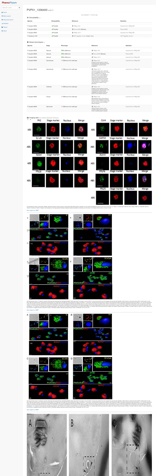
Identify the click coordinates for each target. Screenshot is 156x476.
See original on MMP (33, 210)
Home (5, 12)
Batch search (7, 16)
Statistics (5, 23)
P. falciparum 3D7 (32, 36)
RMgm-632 (76, 26)
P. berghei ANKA (32, 26)
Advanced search (8, 20)
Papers (5, 27)
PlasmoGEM (77, 29)
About (5, 31)
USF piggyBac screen (79, 36)
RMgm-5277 (77, 32)
